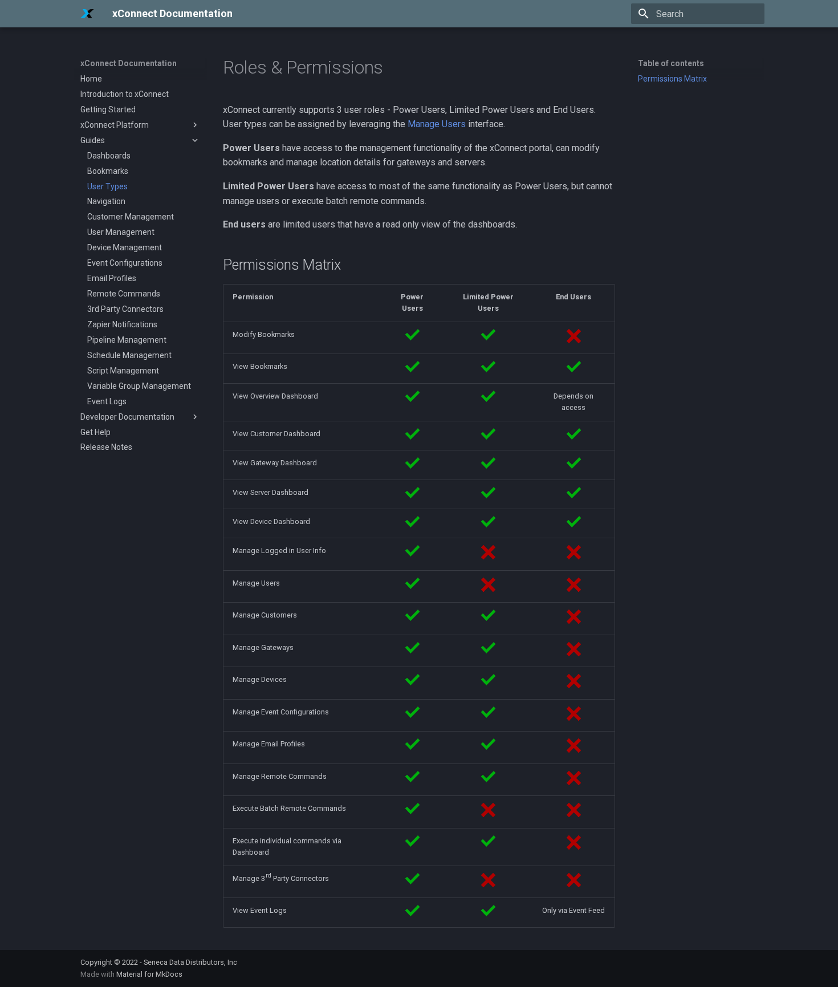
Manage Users (437, 124)
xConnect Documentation (128, 63)
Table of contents (671, 63)
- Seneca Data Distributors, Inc (188, 962)
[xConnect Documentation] (87, 13)
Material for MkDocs (149, 974)
